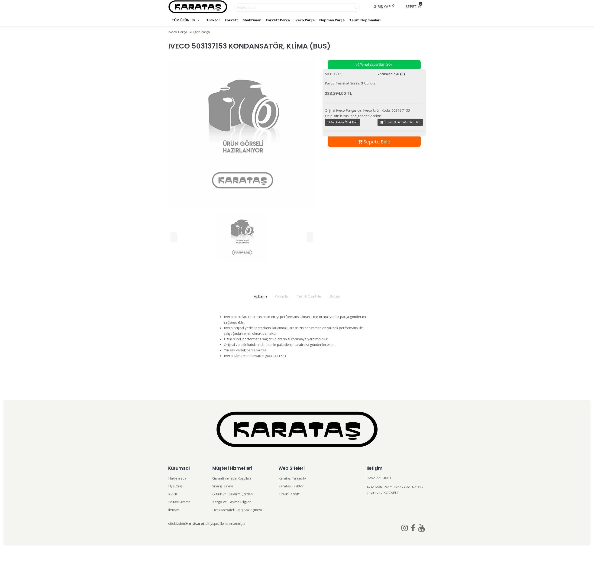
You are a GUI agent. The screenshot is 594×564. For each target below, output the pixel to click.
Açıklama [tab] (260, 296)
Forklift (231, 20)
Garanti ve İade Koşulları (231, 478)
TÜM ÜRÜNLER (184, 20)
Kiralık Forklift (289, 494)
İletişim (173, 509)
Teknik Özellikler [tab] (309, 296)
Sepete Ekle (376, 141)
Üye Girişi (175, 486)
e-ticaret (197, 523)
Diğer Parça (200, 31)
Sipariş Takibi (222, 486)
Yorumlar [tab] (282, 296)
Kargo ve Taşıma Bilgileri (232, 501)
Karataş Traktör (291, 486)
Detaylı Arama (179, 501)
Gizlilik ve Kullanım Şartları (232, 494)
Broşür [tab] (335, 296)
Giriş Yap (383, 6)
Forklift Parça (278, 20)
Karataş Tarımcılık (292, 478)
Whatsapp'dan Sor (375, 64)
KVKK (172, 494)
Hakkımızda (177, 478)
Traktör (213, 20)
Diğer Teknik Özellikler (342, 122)
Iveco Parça (304, 20)
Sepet (413, 5)
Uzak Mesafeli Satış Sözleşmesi (237, 509)
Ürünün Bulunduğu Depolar (401, 122)
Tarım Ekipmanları (365, 20)
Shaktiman (252, 20)
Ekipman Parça (332, 20)
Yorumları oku (391, 73)
